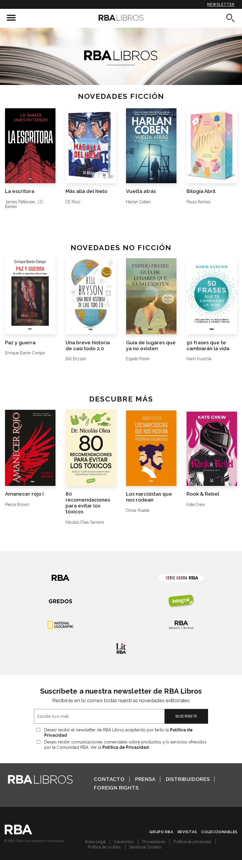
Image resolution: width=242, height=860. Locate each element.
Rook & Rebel (203, 494)
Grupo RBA (161, 832)
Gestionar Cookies (145, 847)
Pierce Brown (17, 504)
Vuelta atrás (141, 191)
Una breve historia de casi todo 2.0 (88, 345)
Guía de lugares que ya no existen (151, 345)
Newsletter (221, 4)
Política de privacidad (192, 841)
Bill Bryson (76, 358)
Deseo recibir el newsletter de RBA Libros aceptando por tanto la (118, 733)
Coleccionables (219, 832)
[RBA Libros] (120, 18)
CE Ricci (73, 201)
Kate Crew (196, 504)
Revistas (187, 832)
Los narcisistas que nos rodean (149, 497)
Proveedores (153, 841)
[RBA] (18, 833)
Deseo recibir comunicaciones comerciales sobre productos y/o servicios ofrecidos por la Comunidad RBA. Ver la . (125, 745)
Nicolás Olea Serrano (85, 522)
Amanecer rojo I (24, 494)
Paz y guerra (20, 342)
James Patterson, (20, 201)
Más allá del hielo (86, 191)
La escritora (19, 191)
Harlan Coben (138, 201)
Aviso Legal (95, 841)
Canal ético (124, 841)
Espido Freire (137, 358)
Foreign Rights (116, 788)
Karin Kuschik (199, 358)
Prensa (145, 779)
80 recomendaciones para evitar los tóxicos (88, 503)
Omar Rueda (137, 510)
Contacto (109, 779)
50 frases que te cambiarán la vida (208, 345)
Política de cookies (104, 847)
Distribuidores (188, 779)
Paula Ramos (198, 201)
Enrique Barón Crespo (25, 352)
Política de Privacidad (125, 747)
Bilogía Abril (201, 191)
